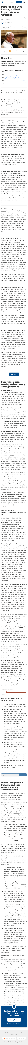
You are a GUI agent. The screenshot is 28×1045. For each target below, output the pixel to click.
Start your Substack (10, 1038)
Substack (6, 1042)
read (20, 147)
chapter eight (7, 552)
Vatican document (21, 645)
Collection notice (14, 1034)
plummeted (12, 295)
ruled (21, 990)
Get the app (21, 1038)
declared (16, 813)
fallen (16, 63)
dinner (23, 246)
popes (12, 455)
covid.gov (4, 215)
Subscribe (19, 2)
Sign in (25, 2)
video (9, 104)
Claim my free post (14, 1020)
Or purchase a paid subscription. (14, 1023)
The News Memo (8, 22)
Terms (22, 1033)
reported (3, 276)
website (3, 211)
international (20, 862)
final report (12, 229)
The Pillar (16, 767)
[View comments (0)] (7, 27)
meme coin (10, 240)
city (7, 336)
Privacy (18, 1033)
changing (23, 884)
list (19, 91)
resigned (10, 536)
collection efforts (11, 175)
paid (24, 835)
